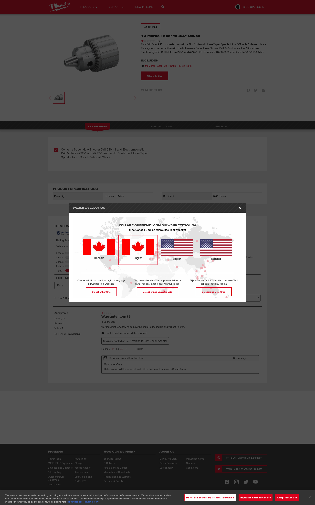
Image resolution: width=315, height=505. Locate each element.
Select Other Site (101, 291)
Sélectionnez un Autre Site (157, 291)
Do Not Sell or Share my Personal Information (210, 497)
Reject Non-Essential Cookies (255, 497)
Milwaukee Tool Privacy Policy (82, 501)
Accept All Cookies (287, 497)
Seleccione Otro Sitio (213, 291)
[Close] (309, 497)
